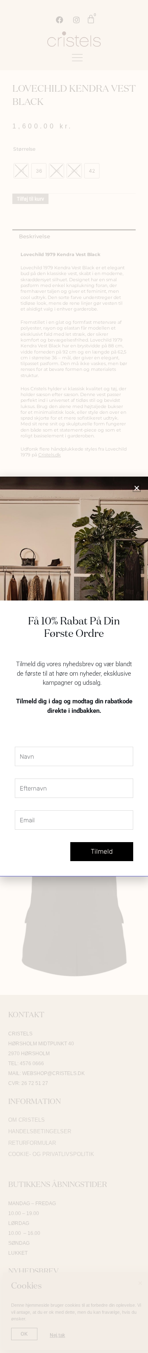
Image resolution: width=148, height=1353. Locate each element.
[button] (137, 488)
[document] (74, 676)
